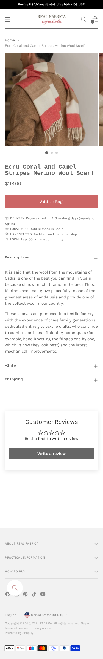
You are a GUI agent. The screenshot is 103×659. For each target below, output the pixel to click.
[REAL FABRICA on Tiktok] (34, 595)
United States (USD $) (47, 615)
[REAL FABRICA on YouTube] (43, 595)
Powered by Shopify (19, 633)
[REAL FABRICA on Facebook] (8, 595)
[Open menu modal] (7, 19)
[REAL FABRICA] (52, 19)
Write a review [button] (51, 453)
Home (10, 40)
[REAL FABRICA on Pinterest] (26, 595)
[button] (83, 19)
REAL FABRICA (42, 623)
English (10, 615)
